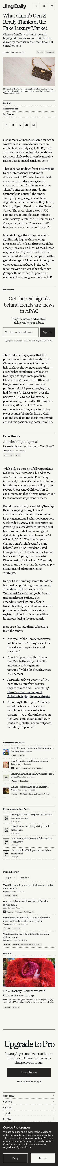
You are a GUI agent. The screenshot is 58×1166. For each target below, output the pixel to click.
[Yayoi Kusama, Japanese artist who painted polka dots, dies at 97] (6, 752)
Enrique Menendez (18, 777)
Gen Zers (35, 140)
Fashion (40, 52)
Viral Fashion (37, 768)
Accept (43, 1158)
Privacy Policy (33, 341)
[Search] (44, 6)
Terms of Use (47, 341)
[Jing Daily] (14, 6)
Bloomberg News (17, 751)
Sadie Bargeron (17, 764)
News (18, 455)
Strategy (26, 768)
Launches (24, 781)
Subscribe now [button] (29, 1072)
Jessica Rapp (8, 52)
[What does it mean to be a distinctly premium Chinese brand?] (6, 790)
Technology (8, 455)
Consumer (50, 52)
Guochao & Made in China (39, 794)
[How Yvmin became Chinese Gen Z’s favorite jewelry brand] (6, 765)
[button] (36, 6)
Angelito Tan (16, 790)
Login (38, 1081)
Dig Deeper (8, 114)
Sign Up (47, 332)
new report (47, 168)
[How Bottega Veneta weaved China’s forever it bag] (29, 972)
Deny (15, 1158)
